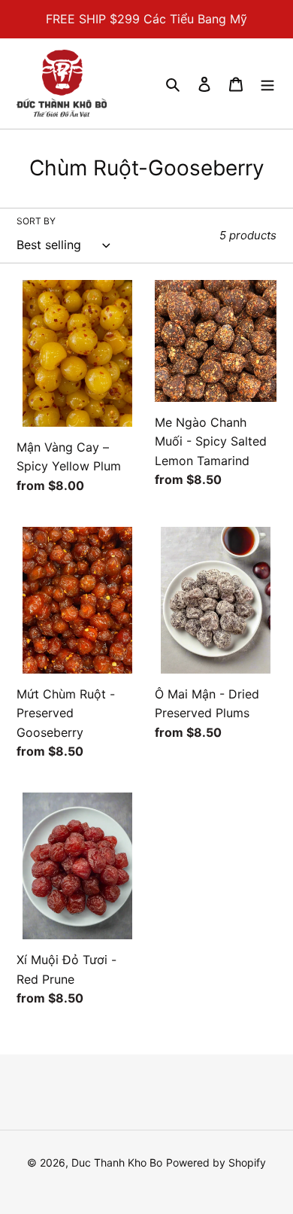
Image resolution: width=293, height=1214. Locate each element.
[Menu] (267, 83)
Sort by (36, 221)
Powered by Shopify (216, 1162)
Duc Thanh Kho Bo (116, 1162)
